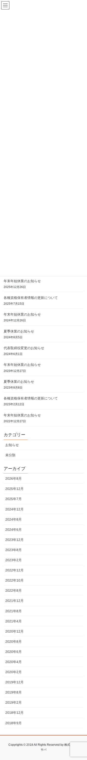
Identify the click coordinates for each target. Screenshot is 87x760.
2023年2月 (13, 560)
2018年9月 (13, 723)
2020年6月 (13, 652)
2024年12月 (14, 509)
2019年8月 (13, 692)
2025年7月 (13, 499)
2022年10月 (14, 580)
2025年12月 (14, 489)
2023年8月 (13, 550)
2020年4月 (13, 662)
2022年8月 (13, 590)
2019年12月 (14, 682)
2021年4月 (13, 621)
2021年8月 (13, 611)
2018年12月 (14, 713)
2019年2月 (13, 702)
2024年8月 (13, 519)
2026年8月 (13, 478)
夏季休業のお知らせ (19, 331)
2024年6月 (13, 529)
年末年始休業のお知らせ (22, 281)
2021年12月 (14, 601)
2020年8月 (13, 641)
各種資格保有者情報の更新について (31, 298)
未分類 (10, 455)
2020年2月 (13, 672)
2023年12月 (14, 540)
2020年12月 (14, 631)
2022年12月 (14, 570)
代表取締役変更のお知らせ (24, 348)
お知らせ (12, 445)
